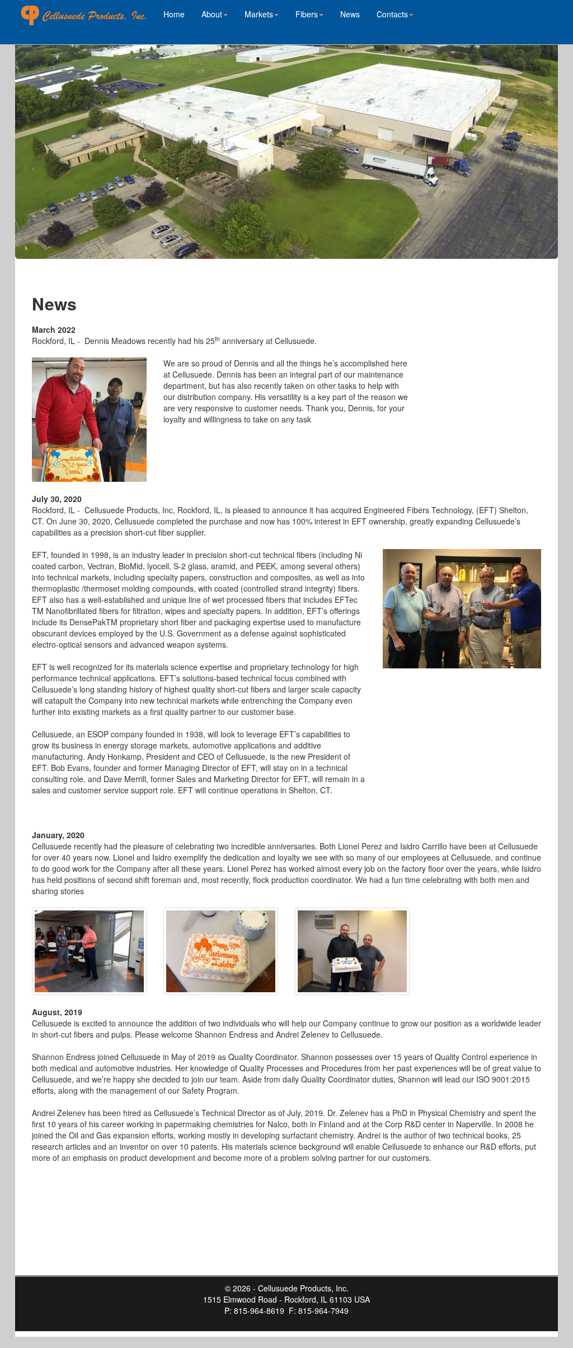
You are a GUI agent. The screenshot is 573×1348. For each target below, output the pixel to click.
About (211, 14)
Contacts (392, 14)
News (350, 14)
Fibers (306, 14)
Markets (259, 14)
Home (174, 14)
